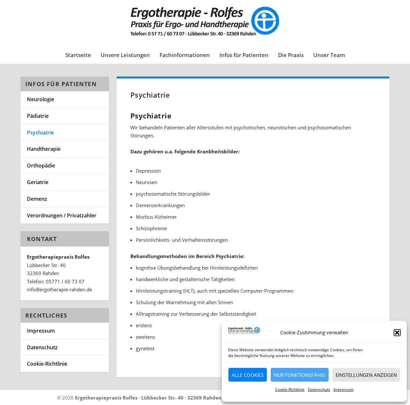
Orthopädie (41, 165)
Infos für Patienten (243, 56)
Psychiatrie (40, 132)
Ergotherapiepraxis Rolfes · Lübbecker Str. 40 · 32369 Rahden (148, 397)
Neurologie (40, 99)
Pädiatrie (38, 115)
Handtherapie (44, 148)
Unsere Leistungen (125, 56)
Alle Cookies (248, 375)
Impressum (343, 389)
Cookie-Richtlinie (290, 389)
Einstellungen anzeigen (366, 375)
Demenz (37, 198)
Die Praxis (291, 56)
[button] (397, 332)
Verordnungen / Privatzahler (61, 215)
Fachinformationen (185, 56)
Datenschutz (319, 389)
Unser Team (329, 56)
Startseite (78, 56)
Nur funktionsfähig (299, 375)
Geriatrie (37, 182)
